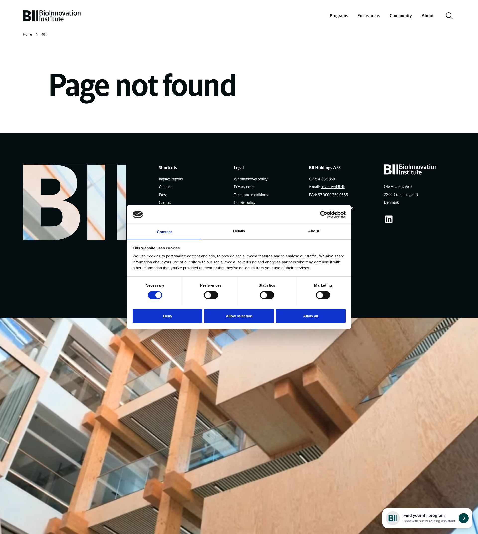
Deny (167, 316)
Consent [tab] (164, 232)
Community (401, 15)
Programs (339, 15)
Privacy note (243, 186)
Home (27, 34)
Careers (165, 202)
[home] (52, 16)
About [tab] (313, 231)
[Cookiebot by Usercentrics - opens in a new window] (324, 214)
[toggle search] (449, 15)
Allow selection (239, 316)
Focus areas (369, 15)
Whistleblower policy (250, 179)
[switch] (211, 295)
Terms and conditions (251, 194)
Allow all (310, 316)
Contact (165, 186)
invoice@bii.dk (333, 186)
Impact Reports (171, 179)
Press (163, 194)
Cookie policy (244, 202)
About (428, 15)
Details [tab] (239, 231)
